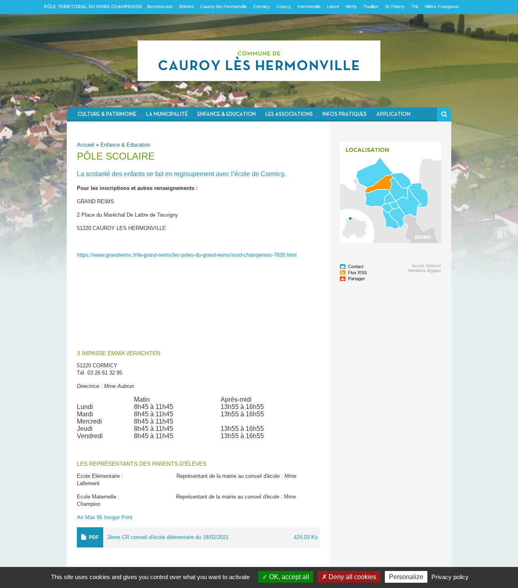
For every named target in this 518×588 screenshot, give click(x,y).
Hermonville (309, 6)
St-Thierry (395, 6)
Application (393, 114)
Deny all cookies (351, 576)
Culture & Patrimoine (107, 114)
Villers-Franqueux (442, 6)
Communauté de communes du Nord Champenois (259, 60)
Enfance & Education (226, 114)
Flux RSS (357, 272)
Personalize (406, 576)
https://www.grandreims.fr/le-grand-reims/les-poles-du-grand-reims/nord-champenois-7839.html (187, 255)
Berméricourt (159, 6)
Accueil (85, 145)
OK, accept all (288, 576)
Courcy (283, 6)
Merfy (351, 6)
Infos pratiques (345, 114)
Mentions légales (424, 270)
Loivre (333, 6)
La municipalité (167, 114)
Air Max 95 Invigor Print (104, 517)
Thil (414, 6)
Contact (355, 266)
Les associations (289, 114)
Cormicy (261, 6)
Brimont (186, 6)
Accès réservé (426, 265)
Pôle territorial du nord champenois (93, 6)
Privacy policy (450, 576)
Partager (356, 278)
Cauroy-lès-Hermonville (223, 6)
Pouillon (370, 6)
